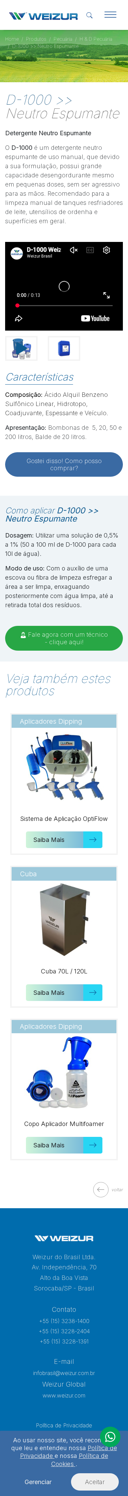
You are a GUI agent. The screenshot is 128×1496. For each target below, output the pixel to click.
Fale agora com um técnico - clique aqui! (67, 638)
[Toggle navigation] (110, 15)
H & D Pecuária (96, 39)
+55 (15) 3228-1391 (64, 1341)
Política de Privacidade (64, 1425)
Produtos (36, 39)
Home (12, 39)
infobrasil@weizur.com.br (64, 1373)
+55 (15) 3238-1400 (64, 1321)
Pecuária (63, 39)
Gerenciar (38, 1481)
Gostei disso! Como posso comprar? (64, 464)
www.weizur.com (64, 1395)
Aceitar (95, 1481)
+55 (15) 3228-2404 (64, 1331)
